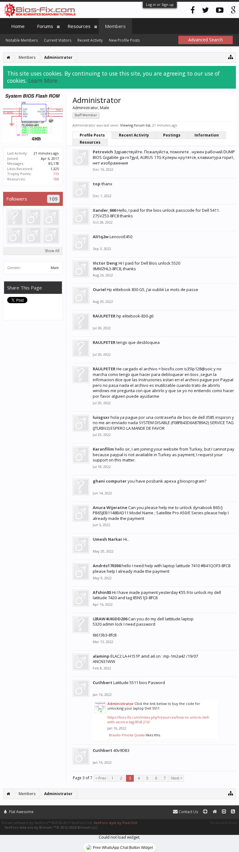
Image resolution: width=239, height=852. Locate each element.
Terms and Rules (223, 822)
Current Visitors (57, 40)
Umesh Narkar (107, 539)
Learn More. (43, 80)
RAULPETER (104, 316)
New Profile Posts (124, 40)
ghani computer (110, 481)
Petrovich (103, 152)
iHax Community (119, 809)
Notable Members (22, 40)
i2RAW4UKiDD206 (110, 619)
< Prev (100, 778)
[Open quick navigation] (230, 57)
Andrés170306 (107, 565)
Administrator (120, 703)
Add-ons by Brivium (51, 827)
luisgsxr (101, 417)
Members (115, 26)
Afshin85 (102, 592)
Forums (45, 26)
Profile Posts (92, 135)
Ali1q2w (101, 236)
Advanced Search (205, 40)
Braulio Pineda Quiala (127, 735)
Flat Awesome (21, 811)
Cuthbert (102, 682)
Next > (176, 778)
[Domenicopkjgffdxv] (33, 217)
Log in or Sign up (160, 4)
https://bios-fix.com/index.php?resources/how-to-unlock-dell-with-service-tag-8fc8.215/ (158, 719)
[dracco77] (51, 235)
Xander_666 (104, 210)
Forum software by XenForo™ (47, 822)
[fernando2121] (15, 217)
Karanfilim (103, 449)
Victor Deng (105, 263)
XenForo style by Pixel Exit (115, 822)
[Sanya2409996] (33, 235)
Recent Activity (134, 135)
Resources (90, 142)
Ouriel (99, 289)
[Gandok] (15, 235)
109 (53, 199)
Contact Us (188, 811)
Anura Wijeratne (110, 507)
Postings (171, 135)
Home (18, 26)
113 (56, 173)
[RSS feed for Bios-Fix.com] (232, 812)
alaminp (101, 656)
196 (56, 179)
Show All (52, 250)
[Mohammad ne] (51, 217)
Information (206, 135)
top (97, 184)
